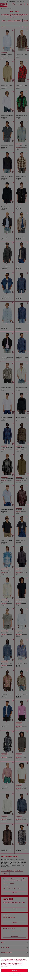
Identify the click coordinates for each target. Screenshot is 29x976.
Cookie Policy (4, 966)
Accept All (14, 970)
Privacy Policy (18, 964)
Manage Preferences (5, 964)
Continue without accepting (14, 974)
